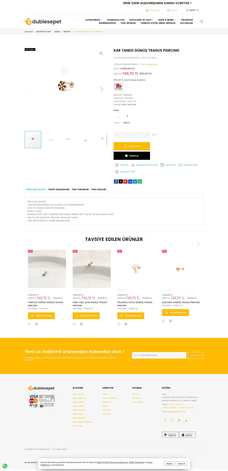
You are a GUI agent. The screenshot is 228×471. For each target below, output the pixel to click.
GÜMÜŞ (57, 32)
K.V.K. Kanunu (78, 394)
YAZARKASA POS (116, 20)
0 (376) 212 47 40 (176, 404)
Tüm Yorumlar (80, 189)
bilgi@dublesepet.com (177, 412)
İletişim (105, 406)
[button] (101, 53)
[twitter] (121, 181)
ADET (154, 135)
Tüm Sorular (98, 189)
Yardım (105, 394)
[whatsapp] (140, 181)
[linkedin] (135, 181)
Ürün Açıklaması (35, 189)
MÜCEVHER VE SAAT (43, 32)
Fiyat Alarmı (171, 165)
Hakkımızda (106, 402)
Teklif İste (124, 165)
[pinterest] (125, 181)
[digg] (130, 181)
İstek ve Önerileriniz (109, 398)
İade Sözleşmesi (79, 418)
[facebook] (116, 181)
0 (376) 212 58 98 (169, 408)
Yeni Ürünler (77, 426)
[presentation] (192, 244)
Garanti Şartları (79, 406)
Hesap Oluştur (154, 10)
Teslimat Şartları (79, 410)
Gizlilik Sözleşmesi (79, 398)
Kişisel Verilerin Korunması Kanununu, (113, 462)
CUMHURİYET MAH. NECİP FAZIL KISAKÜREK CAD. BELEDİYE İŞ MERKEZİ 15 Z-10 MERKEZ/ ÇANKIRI (180, 399)
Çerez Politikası (78, 402)
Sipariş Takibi (137, 402)
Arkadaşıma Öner (127, 171)
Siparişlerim (136, 398)
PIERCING (66, 32)
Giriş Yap (173, 10)
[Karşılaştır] (36, 324)
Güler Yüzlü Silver (129, 104)
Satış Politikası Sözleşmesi (83, 422)
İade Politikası (78, 414)
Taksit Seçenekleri (58, 189)
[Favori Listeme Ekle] (29, 324)
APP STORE (106, 410)
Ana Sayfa (29, 32)
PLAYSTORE (106, 414)
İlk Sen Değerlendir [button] (150, 64)
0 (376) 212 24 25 (186, 408)
